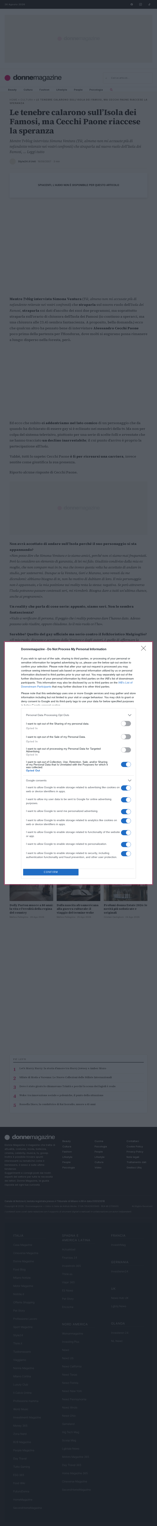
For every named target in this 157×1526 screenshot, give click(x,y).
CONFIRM (51, 872)
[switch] (126, 723)
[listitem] (78, 715)
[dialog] (78, 763)
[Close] (144, 649)
